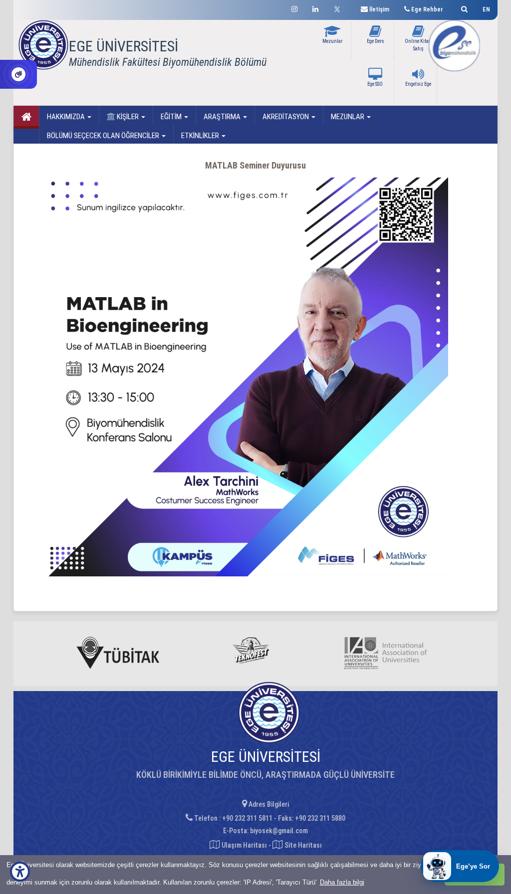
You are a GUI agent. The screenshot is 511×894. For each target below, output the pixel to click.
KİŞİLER (127, 116)
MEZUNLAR (348, 116)
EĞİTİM (172, 116)
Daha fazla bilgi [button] (342, 882)
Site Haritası (302, 845)
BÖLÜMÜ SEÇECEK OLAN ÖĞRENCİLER (104, 135)
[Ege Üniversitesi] (463, 7)
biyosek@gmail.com (279, 831)
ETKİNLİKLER (201, 135)
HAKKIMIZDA (66, 116)
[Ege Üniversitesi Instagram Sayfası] (294, 7)
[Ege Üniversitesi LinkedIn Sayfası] (315, 7)
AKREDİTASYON (286, 116)
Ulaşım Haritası (243, 845)
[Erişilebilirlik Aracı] (20, 872)
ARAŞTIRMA (223, 116)
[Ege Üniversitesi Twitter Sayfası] (339, 8)
